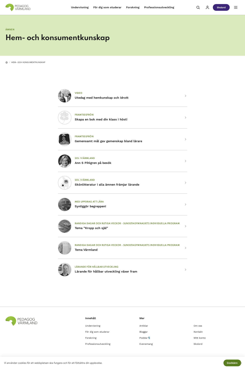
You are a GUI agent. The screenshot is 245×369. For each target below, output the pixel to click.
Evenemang (146, 344)
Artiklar (143, 325)
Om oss (198, 325)
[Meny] (236, 7)
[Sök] (198, 7)
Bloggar (143, 331)
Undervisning (80, 7)
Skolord (221, 7)
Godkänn (232, 362)
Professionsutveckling (159, 7)
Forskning (132, 7)
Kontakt (198, 331)
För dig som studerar (107, 7)
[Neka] (240, 363)
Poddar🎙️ (145, 337)
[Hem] (6, 62)
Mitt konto (200, 337)
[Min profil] (207, 7)
